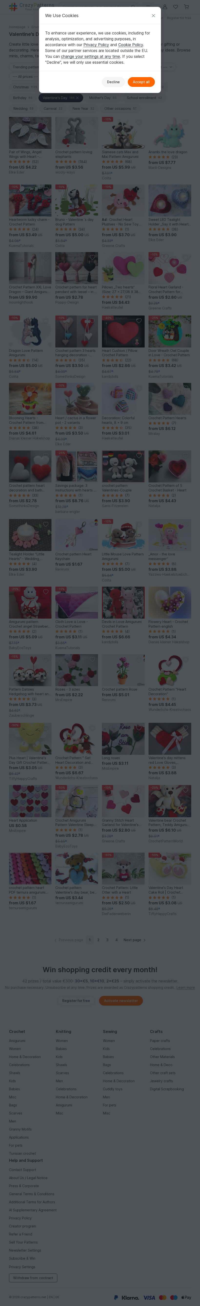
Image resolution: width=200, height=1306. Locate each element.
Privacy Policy (96, 44)
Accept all (141, 82)
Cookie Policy (130, 44)
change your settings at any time (90, 56)
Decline (113, 82)
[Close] (153, 15)
